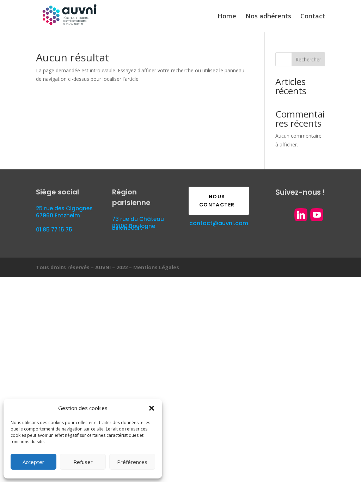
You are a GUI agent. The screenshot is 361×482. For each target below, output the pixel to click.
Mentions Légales (156, 267)
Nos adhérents (268, 16)
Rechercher (308, 59)
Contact (312, 16)
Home (227, 16)
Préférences (132, 461)
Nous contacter (217, 201)
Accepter (33, 461)
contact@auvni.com (218, 223)
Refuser (83, 461)
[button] (151, 408)
